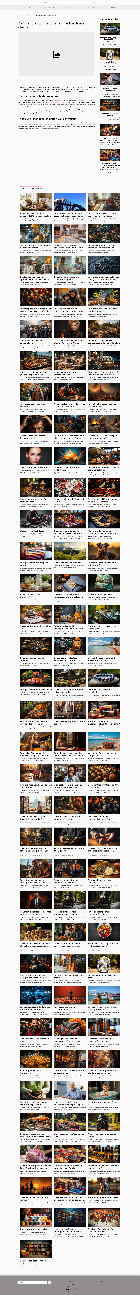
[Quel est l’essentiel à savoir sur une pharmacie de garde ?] (70, 773)
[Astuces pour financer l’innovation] (36, 1059)
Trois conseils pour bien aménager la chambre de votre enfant (68, 628)
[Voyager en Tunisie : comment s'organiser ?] (104, 741)
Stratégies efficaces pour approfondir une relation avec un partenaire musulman (35, 279)
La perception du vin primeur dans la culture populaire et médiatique (36, 310)
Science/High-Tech (91, 8)
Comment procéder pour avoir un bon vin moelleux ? (103, 468)
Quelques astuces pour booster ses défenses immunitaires (102, 1071)
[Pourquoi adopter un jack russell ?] (104, 1186)
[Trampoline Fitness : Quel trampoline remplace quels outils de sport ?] (36, 741)
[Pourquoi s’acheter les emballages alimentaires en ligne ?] (104, 710)
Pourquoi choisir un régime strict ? (36, 689)
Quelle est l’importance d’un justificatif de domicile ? (101, 1230)
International (49, 8)
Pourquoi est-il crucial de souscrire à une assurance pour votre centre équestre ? (69, 311)
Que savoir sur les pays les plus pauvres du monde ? (102, 437)
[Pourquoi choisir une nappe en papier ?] (36, 551)
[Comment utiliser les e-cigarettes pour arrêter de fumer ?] (36, 900)
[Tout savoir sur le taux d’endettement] (70, 995)
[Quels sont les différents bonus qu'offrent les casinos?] (104, 487)
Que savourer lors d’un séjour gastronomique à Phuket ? (34, 373)
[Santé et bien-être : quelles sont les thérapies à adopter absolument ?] (104, 932)
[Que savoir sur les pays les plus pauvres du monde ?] (104, 424)
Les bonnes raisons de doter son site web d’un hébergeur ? (35, 1008)
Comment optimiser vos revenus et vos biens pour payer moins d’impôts (35, 946)
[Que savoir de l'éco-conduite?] (70, 551)
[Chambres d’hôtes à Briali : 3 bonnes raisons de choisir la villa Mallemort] (104, 329)
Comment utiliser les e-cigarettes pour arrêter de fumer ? (35, 913)
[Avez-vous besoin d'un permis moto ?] (104, 1122)
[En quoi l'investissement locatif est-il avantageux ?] (104, 297)
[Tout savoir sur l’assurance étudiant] (36, 392)
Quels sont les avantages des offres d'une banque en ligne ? (34, 849)
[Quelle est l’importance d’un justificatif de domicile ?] (104, 1217)
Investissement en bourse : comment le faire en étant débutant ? (100, 819)
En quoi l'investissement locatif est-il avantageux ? (102, 310)
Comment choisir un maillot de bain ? (110, 63)
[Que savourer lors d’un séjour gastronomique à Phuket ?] (36, 360)
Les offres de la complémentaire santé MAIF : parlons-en (35, 1103)
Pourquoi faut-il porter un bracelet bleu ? (110, 38)
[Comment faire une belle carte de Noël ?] (70, 487)
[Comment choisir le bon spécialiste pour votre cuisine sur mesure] (70, 233)
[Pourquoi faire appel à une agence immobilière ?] (36, 773)
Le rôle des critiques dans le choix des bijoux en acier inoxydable (103, 278)
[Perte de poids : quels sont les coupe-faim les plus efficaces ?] (70, 741)
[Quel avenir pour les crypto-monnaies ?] (104, 868)
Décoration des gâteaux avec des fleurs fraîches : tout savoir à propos (35, 1168)
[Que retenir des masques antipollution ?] (36, 329)
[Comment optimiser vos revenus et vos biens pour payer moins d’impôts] (36, 932)
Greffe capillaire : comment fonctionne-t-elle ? (32, 437)
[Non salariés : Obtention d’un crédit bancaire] (36, 487)
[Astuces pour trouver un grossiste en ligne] (70, 360)
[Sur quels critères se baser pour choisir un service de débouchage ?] (70, 424)
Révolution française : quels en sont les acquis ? (102, 405)
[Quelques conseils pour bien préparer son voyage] (70, 805)
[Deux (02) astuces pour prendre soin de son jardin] (70, 678)
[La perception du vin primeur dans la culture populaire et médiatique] (36, 297)
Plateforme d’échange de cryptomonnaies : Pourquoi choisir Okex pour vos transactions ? (104, 533)
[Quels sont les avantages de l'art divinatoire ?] (104, 773)
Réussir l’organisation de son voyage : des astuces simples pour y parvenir (33, 724)
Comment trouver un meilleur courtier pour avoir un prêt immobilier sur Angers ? (67, 946)
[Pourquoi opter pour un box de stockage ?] (70, 963)
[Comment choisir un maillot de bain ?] (110, 54)
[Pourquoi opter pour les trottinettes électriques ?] (70, 900)
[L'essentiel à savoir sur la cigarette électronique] (104, 1027)
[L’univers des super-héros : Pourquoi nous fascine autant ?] (36, 963)
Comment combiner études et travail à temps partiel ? (34, 817)
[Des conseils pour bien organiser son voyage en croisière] (104, 995)
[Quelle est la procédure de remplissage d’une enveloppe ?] (110, 79)
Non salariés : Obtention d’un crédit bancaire (33, 500)
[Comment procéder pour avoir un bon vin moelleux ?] (104, 456)
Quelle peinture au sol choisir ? (34, 1229)
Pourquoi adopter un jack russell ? (104, 1197)
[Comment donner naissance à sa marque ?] (36, 1186)
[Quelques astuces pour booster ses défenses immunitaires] (104, 1059)
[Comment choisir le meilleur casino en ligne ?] (110, 130)
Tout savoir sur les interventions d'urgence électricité (35, 246)
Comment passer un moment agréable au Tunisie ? (101, 659)
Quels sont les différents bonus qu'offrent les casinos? (102, 500)
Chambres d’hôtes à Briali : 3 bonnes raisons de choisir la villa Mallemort (103, 343)
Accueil (19, 15)
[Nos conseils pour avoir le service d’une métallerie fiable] (70, 392)
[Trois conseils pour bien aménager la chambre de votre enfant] (70, 614)
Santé (69, 8)
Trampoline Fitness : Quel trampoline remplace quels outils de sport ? (35, 755)
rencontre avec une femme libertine (57, 102)
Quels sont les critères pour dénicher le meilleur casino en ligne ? (68, 533)
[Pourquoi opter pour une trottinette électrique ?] (104, 900)
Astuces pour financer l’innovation (30, 1071)
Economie (27, 8)
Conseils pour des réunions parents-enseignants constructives (66, 279)
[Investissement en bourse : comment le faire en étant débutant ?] (104, 805)
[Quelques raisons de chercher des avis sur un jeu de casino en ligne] (110, 155)
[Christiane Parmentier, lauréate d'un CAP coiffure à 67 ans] (70, 329)
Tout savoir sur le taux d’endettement (64, 1008)
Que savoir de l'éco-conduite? (68, 562)
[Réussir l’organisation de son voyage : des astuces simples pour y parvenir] (36, 710)
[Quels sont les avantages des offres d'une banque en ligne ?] (36, 837)
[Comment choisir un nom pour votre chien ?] (104, 551)
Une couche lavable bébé (100, 594)
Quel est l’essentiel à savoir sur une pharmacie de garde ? (68, 786)
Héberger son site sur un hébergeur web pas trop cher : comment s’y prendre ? (68, 1231)
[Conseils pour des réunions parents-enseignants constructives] (70, 265)
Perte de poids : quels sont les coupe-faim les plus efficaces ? (68, 754)
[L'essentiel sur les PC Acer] (36, 519)
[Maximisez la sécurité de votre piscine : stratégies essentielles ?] (70, 202)
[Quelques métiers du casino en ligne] (36, 1027)
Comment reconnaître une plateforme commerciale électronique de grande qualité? (69, 882)
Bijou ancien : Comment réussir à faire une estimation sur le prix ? (103, 373)
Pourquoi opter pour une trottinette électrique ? (99, 913)
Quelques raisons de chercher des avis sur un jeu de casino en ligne (110, 165)
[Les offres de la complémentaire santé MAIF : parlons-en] (36, 1090)
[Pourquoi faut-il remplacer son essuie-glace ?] (104, 614)
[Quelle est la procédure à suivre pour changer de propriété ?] (104, 837)
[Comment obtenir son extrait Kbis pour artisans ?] (104, 1154)
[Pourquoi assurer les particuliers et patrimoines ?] (70, 837)
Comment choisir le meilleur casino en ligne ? (110, 139)
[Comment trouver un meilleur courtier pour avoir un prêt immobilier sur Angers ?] (70, 932)
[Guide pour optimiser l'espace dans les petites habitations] (104, 202)
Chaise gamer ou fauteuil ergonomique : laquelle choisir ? (68, 659)
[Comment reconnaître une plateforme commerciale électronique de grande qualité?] (70, 868)
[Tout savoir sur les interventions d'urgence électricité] (36, 233)
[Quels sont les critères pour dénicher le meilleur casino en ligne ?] (70, 519)
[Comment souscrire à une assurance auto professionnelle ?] (36, 1122)
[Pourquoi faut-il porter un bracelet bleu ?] (110, 29)
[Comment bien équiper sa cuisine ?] (36, 646)
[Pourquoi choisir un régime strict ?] (36, 678)
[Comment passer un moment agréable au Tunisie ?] (104, 646)
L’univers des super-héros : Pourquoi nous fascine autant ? (34, 976)
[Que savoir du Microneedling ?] (36, 456)
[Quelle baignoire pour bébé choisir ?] (104, 1090)
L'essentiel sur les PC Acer (32, 531)
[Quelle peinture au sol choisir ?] (36, 1217)
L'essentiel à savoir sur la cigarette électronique (99, 1040)
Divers (113, 8)
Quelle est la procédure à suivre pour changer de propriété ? (102, 849)
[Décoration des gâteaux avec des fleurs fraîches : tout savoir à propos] (36, 1154)
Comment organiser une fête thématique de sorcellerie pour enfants (102, 247)
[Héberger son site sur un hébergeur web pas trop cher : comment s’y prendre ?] (70, 1217)
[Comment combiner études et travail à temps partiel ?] (36, 805)
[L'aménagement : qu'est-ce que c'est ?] (70, 1122)
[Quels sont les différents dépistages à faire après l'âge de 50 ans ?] (70, 1090)
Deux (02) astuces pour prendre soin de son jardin (69, 690)
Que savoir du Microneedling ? (34, 467)
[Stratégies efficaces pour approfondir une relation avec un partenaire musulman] (36, 265)
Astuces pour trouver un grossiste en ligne (65, 373)
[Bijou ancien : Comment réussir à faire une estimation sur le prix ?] (104, 360)
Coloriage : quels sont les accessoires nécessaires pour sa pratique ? (69, 1041)
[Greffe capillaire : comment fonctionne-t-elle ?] (36, 424)
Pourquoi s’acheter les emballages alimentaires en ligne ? (104, 722)
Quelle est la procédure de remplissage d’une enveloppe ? (110, 89)
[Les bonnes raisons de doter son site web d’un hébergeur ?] (36, 995)
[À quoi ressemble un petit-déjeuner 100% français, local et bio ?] (36, 202)
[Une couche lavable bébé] (104, 583)
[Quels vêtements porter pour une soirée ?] (70, 710)
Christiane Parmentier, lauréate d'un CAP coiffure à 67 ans (68, 341)
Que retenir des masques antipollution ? (32, 341)
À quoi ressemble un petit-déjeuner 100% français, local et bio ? (35, 216)
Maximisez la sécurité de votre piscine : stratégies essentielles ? (69, 214)
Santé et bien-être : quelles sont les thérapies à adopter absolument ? (103, 946)
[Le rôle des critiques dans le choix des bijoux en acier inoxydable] (104, 265)
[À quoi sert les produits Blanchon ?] (36, 583)
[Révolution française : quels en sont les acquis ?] (104, 392)
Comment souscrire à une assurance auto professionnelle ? (35, 1135)
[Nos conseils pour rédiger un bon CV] (36, 614)
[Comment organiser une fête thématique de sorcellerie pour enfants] (104, 233)
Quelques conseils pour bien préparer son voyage (67, 817)
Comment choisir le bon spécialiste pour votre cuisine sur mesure (69, 247)
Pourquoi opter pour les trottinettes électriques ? (65, 913)
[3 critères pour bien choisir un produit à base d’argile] (70, 1154)
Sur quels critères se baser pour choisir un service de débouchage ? (69, 438)
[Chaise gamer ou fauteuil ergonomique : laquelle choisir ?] (70, 646)
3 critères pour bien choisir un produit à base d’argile (68, 1166)
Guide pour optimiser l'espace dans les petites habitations (102, 214)
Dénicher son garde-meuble (110, 114)
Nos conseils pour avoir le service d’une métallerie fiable (69, 405)
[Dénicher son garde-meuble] (110, 105)
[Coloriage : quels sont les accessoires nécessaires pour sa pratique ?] (70, 1027)
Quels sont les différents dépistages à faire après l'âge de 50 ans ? (69, 1104)
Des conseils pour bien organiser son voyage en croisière (103, 1008)
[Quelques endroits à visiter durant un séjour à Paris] (70, 1059)
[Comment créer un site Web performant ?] (70, 456)
